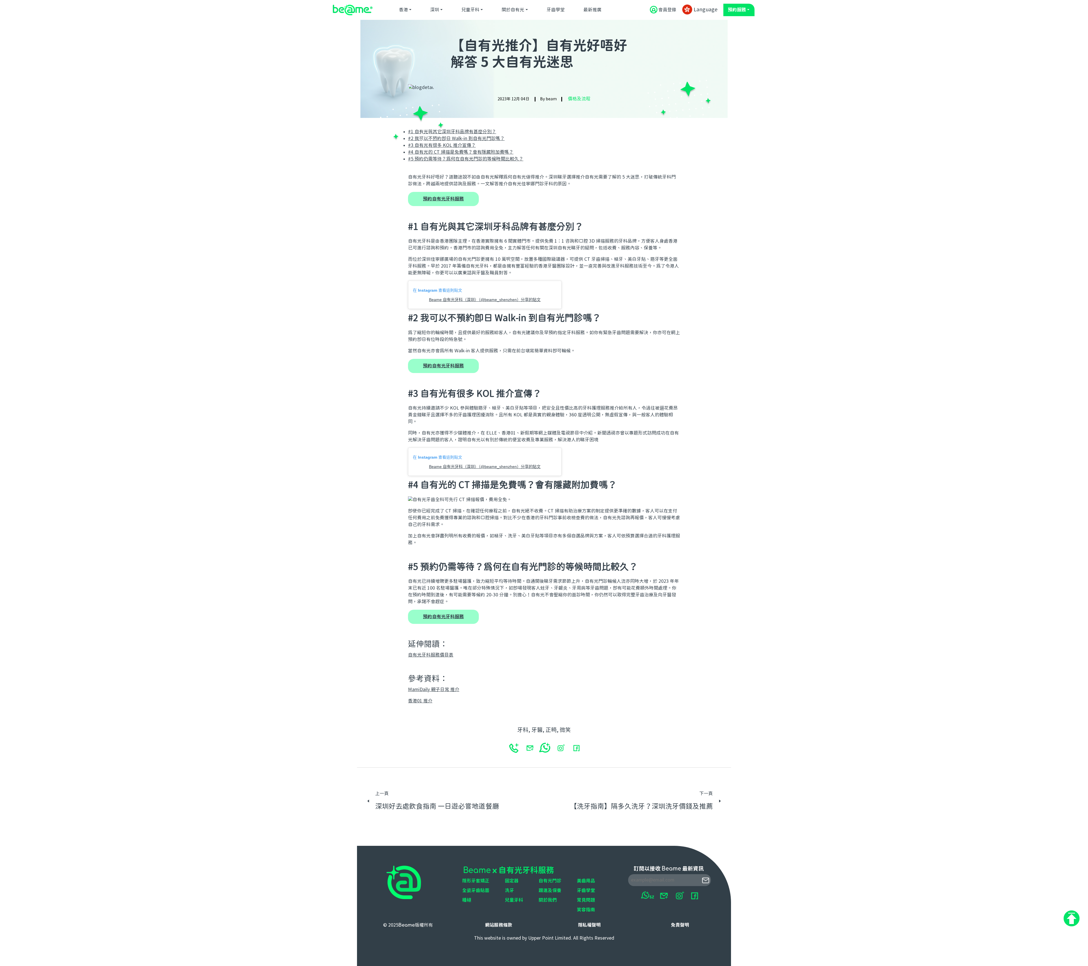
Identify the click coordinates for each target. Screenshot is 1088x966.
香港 (403, 9)
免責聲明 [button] (680, 925)
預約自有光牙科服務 (443, 199)
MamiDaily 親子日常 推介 (433, 689)
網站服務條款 (498, 925)
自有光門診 (550, 881)
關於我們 (548, 900)
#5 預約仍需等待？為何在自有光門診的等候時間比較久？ (465, 159)
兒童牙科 (470, 9)
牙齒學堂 (556, 9)
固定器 (511, 881)
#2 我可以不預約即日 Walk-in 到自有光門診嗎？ (456, 138)
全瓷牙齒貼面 (475, 890)
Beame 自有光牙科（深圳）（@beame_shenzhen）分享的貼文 (485, 299)
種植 (466, 900)
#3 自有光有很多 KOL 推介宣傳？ (442, 145)
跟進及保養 (550, 890)
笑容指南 (586, 909)
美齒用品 (586, 881)
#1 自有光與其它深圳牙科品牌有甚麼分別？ (452, 131)
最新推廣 (592, 9)
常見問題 (586, 900)
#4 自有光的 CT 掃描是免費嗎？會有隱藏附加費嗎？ (460, 152)
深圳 (434, 9)
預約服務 (737, 9)
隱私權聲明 (589, 925)
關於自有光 (513, 9)
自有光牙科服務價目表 (430, 655)
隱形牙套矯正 (475, 881)
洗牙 (509, 890)
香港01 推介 (420, 701)
